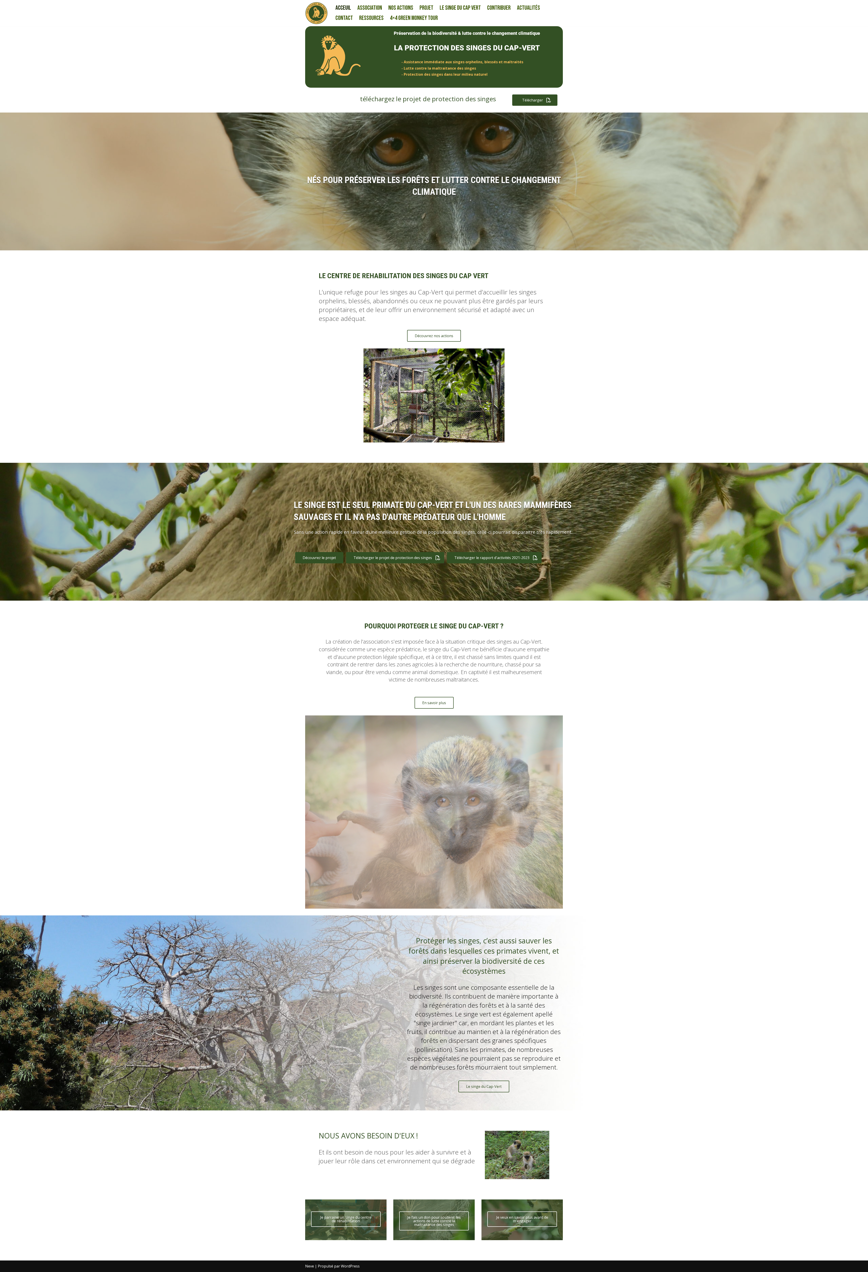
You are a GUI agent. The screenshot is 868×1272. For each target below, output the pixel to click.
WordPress (350, 1266)
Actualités (528, 8)
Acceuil (343, 8)
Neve (309, 1266)
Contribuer (499, 8)
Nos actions (400, 8)
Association (369, 8)
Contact (344, 18)
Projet (426, 8)
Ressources (371, 18)
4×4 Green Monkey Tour (414, 18)
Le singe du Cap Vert (460, 8)
